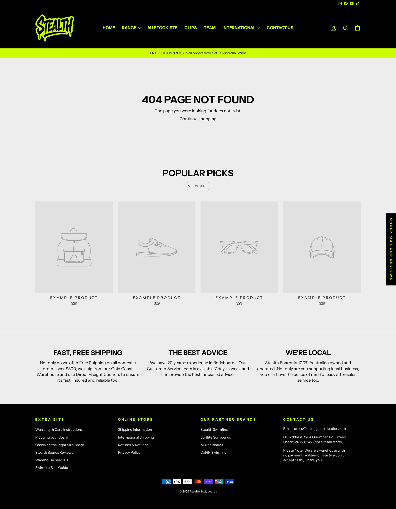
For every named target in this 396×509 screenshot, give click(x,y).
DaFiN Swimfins (213, 452)
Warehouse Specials (51, 460)
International (239, 27)
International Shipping (136, 437)
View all (198, 186)
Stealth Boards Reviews (54, 452)
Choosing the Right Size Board (59, 445)
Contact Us (280, 27)
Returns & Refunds (133, 445)
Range (129, 27)
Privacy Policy (129, 452)
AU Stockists (162, 27)
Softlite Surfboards (216, 437)
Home (109, 27)
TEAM (210, 27)
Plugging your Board (51, 437)
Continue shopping (198, 118)
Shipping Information (135, 429)
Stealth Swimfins (214, 429)
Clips (190, 27)
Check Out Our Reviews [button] (391, 249)
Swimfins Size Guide (51, 467)
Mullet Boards (212, 445)
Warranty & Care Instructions (58, 429)
